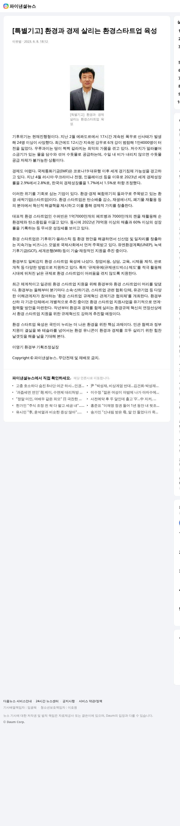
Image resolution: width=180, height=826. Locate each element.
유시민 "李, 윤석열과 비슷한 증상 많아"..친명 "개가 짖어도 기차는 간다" (50, 412)
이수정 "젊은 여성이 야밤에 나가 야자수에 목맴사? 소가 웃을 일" (125, 392)
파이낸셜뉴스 (23, 6)
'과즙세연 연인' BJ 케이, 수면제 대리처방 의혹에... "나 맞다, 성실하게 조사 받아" (50, 392)
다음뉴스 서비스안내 (17, 701)
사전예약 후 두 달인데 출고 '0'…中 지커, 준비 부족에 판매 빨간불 (125, 398)
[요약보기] (122, 53)
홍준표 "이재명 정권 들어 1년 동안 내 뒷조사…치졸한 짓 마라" (125, 405)
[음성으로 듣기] (130, 53)
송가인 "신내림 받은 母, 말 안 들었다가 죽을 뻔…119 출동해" (125, 412)
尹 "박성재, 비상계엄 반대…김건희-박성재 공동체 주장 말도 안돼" (125, 385)
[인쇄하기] (157, 53)
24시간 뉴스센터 (47, 701)
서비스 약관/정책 (90, 701)
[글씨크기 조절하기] (148, 53)
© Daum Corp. (14, 722)
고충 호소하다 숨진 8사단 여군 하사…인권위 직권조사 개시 (50, 385)
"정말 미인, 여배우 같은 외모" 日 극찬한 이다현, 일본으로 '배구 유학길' (50, 398)
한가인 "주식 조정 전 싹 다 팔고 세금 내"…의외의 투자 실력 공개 (50, 405)
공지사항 (69, 701)
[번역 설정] (139, 53)
